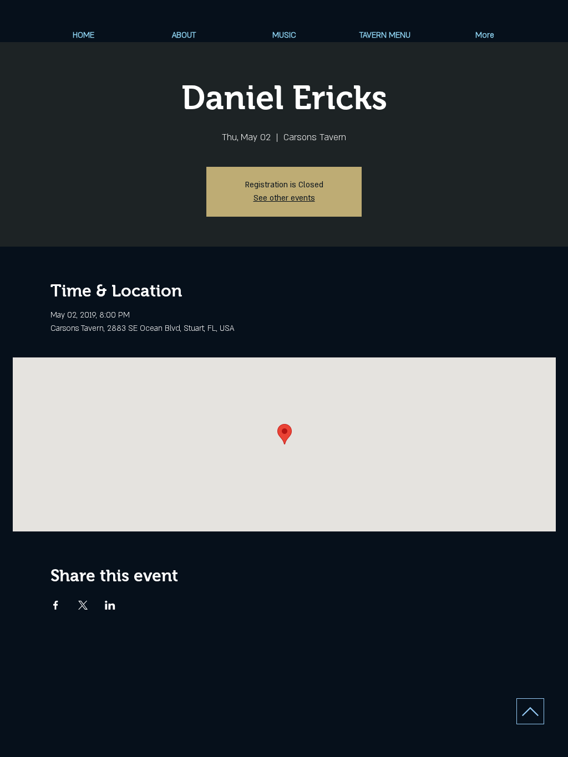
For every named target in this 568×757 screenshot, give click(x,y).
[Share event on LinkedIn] (110, 605)
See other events (284, 198)
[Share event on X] (83, 605)
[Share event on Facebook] (55, 605)
